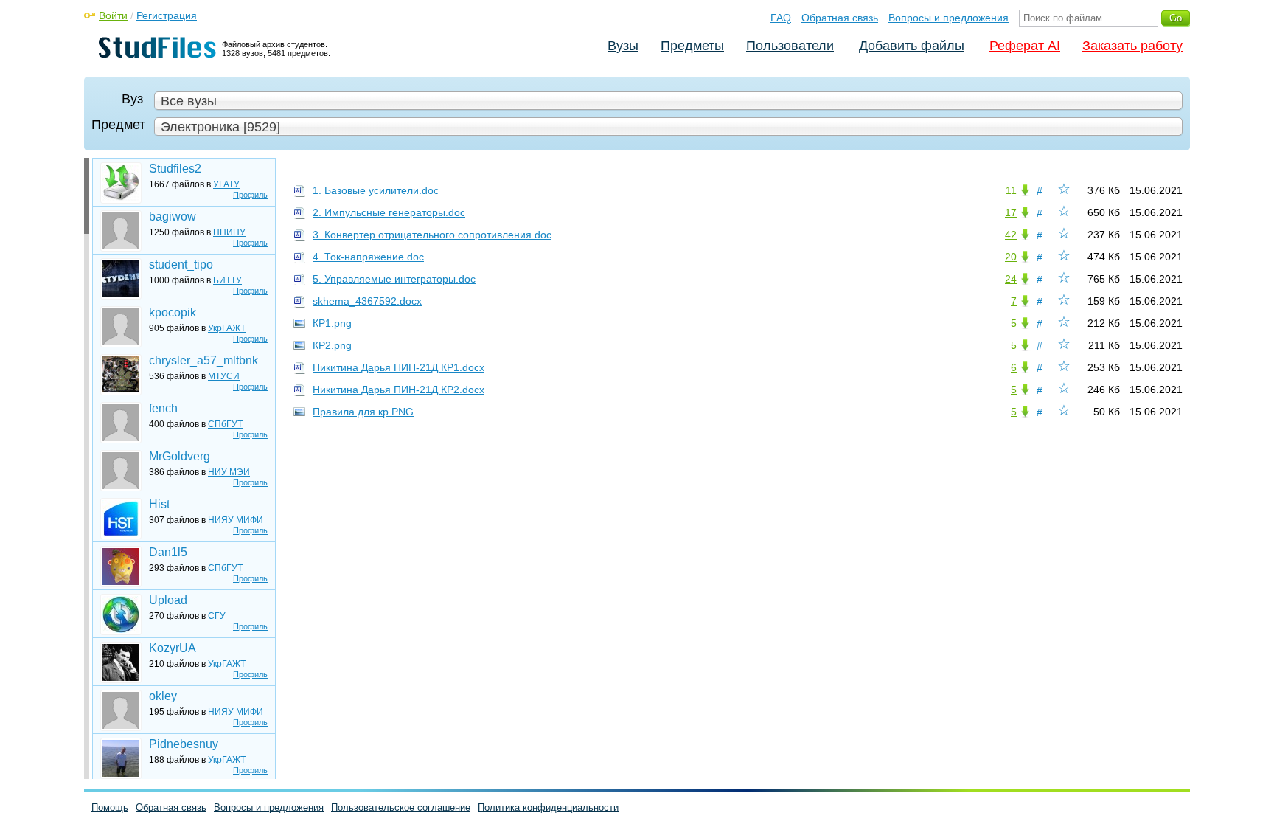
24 (1011, 279)
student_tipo (181, 264)
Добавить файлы (911, 45)
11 (1011, 190)
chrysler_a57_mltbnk (203, 360)
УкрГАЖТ (227, 328)
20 (1011, 257)
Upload (168, 600)
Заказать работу (1132, 45)
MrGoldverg (179, 456)
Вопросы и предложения (948, 18)
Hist (159, 504)
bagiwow (172, 216)
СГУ (217, 616)
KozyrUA (172, 648)
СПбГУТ (225, 424)
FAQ (780, 18)
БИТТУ (227, 280)
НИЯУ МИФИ (235, 520)
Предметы (692, 45)
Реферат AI (1024, 45)
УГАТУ (226, 184)
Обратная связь (839, 18)
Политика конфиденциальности (548, 807)
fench (163, 408)
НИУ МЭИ (229, 472)
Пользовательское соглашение (400, 807)
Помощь (109, 807)
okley (163, 696)
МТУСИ (224, 376)
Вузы (623, 45)
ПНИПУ (229, 232)
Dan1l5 (168, 552)
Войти (113, 15)
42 (1011, 234)
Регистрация (166, 15)
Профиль (250, 194)
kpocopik (172, 312)
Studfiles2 (175, 168)
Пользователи (790, 45)
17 (1011, 212)
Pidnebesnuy (183, 744)
